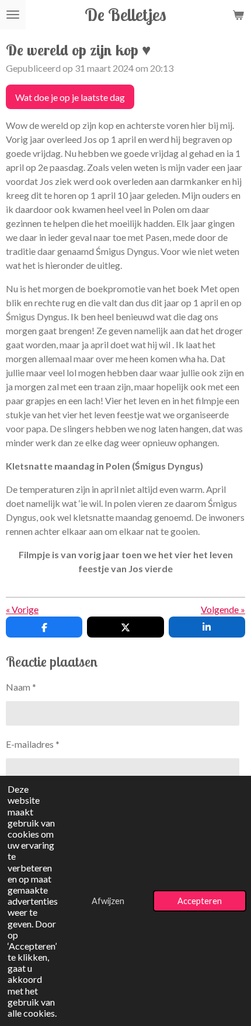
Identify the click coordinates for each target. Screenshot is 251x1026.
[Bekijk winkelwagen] (238, 14)
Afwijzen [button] (108, 901)
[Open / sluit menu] (13, 14)
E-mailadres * (33, 744)
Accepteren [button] (199, 901)
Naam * (21, 686)
